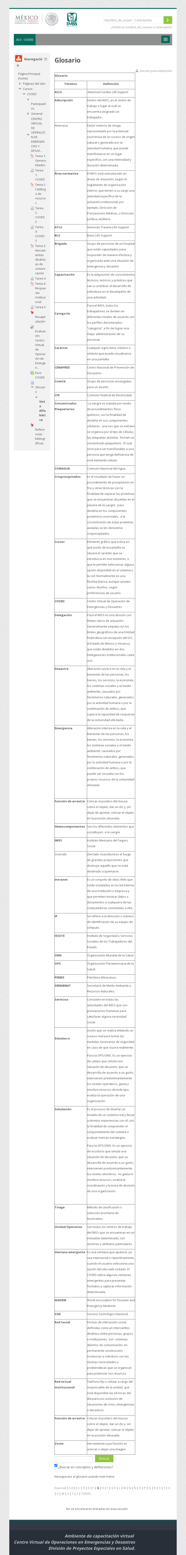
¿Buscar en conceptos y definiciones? (85, 1467)
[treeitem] (32, 76)
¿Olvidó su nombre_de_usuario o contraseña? (141, 27)
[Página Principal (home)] (52, 21)
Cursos (28, 89)
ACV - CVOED (24, 40)
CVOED (32, 94)
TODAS (86, 1493)
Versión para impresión (156, 71)
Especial (60, 1488)
